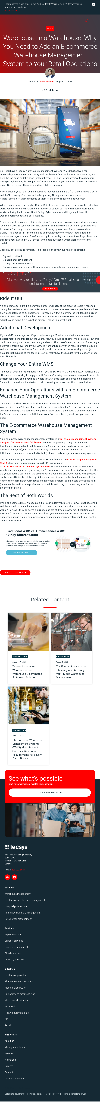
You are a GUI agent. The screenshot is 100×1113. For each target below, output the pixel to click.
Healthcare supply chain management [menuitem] (25, 900)
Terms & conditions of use (74, 1094)
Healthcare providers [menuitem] (16, 975)
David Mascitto (46, 81)
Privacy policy (35, 1094)
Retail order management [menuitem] (18, 919)
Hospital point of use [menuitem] (16, 906)
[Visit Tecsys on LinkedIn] (14, 877)
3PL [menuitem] (7, 1019)
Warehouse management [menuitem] (18, 893)
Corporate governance (15, 1094)
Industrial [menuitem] (10, 1006)
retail (50, 28)
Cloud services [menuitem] (13, 953)
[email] (57, 90)
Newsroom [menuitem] (11, 1059)
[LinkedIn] (53, 90)
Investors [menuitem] (10, 1053)
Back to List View (14, 572)
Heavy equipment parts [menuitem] (17, 1012)
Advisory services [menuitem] (14, 959)
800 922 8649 (18, 870)
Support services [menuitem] (14, 940)
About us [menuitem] (9, 1041)
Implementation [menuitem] (13, 934)
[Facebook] (50, 90)
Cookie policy (52, 1094)
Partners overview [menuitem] (14, 1078)
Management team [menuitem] (15, 1047)
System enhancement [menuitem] (16, 947)
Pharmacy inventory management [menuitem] (23, 912)
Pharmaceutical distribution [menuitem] (19, 981)
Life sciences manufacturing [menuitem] (20, 994)
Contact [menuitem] (9, 1072)
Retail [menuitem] (8, 1025)
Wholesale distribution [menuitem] (17, 1000)
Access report (11, 10)
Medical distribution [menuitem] (15, 987)
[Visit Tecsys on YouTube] (7, 877)
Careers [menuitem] (9, 1066)
